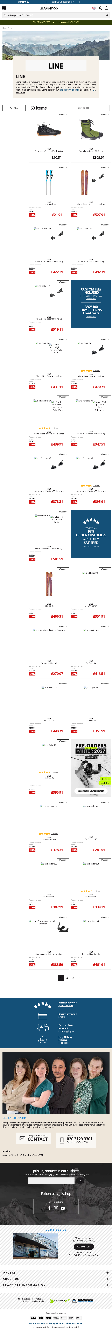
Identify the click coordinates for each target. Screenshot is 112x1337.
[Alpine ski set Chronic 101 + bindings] (42, 239)
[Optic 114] (49, 698)
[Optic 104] (91, 641)
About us (11, 1279)
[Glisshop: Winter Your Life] (49, 8)
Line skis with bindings (69, 89)
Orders (9, 1272)
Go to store (84, 1246)
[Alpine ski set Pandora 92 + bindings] (42, 469)
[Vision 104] (91, 932)
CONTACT (37, 1139)
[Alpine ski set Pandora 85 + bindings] (84, 411)
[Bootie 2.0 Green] (91, 129)
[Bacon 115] (49, 584)
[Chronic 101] (91, 584)
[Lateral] (49, 641)
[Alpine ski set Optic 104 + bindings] (84, 239)
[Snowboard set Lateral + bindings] (43, 932)
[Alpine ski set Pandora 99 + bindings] (84, 469)
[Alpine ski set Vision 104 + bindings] (42, 526)
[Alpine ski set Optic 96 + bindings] (84, 354)
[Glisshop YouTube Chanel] (63, 1208)
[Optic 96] (49, 755)
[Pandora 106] (49, 817)
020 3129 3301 (79, 1139)
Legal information (37, 1323)
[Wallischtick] (49, 182)
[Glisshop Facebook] (49, 1208)
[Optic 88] (91, 698)
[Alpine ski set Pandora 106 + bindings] (42, 411)
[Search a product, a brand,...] (107, 15)
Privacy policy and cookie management (65, 1323)
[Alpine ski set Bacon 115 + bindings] (84, 182)
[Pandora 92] (49, 874)
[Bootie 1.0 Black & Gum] (49, 129)
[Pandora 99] (91, 874)
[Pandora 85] (91, 817)
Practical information (24, 1285)
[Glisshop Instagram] (56, 1208)
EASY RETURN (23, 2)
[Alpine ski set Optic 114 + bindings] (42, 297)
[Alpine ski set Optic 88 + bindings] (42, 354)
